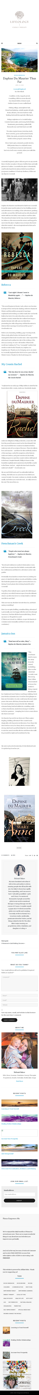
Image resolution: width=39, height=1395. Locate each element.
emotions (29, 1287)
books (19, 847)
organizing (7, 1306)
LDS (5, 1302)
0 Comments (5, 855)
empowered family (10, 1290)
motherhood (13, 1302)
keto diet (29, 1298)
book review (21, 1283)
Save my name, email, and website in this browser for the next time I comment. (18, 1014)
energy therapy (9, 1294)
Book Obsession (19, 75)
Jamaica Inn (8, 633)
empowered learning (26, 1290)
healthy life (20, 1298)
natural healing (26, 1302)
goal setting (21, 1294)
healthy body (8, 1298)
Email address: (9, 1190)
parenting (17, 1306)
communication (17, 1287)
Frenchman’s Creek (12, 543)
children (7, 1287)
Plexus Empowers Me (11, 1218)
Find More (19, 1081)
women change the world (12, 1313)
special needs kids (24, 1309)
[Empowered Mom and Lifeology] (19, 20)
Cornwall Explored (19, 89)
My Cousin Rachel (11, 364)
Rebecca (6, 284)
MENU (19, 43)
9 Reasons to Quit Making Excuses (12, 943)
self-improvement (10, 1309)
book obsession (9, 1283)
